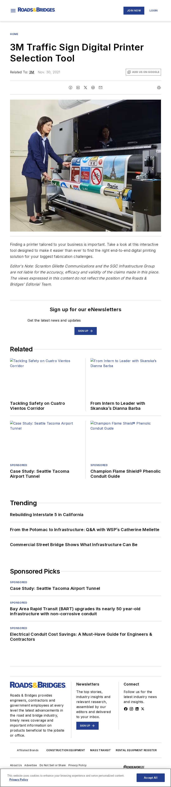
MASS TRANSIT (100, 750)
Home (14, 34)
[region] (85, 777)
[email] (100, 87)
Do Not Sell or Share (53, 765)
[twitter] (85, 87)
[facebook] (70, 87)
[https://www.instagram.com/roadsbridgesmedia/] (131, 709)
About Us (16, 765)
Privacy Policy (77, 765)
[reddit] (93, 87)
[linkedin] (78, 87)
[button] (13, 11)
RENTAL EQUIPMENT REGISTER (136, 750)
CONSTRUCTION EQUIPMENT (65, 750)
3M (31, 72)
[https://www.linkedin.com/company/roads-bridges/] (137, 709)
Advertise (30, 765)
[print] (159, 87)
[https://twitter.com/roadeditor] (143, 709)
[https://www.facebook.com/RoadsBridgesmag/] (126, 709)
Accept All (150, 777)
